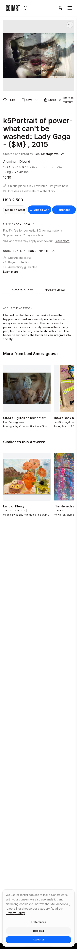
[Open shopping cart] (60, 8)
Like (12, 99)
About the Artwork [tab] (22, 289)
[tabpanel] (38, 318)
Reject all (38, 930)
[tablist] (38, 290)
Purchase (63, 209)
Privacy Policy (15, 913)
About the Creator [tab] (55, 289)
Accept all (38, 939)
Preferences (38, 922)
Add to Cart (42, 209)
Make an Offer (15, 209)
